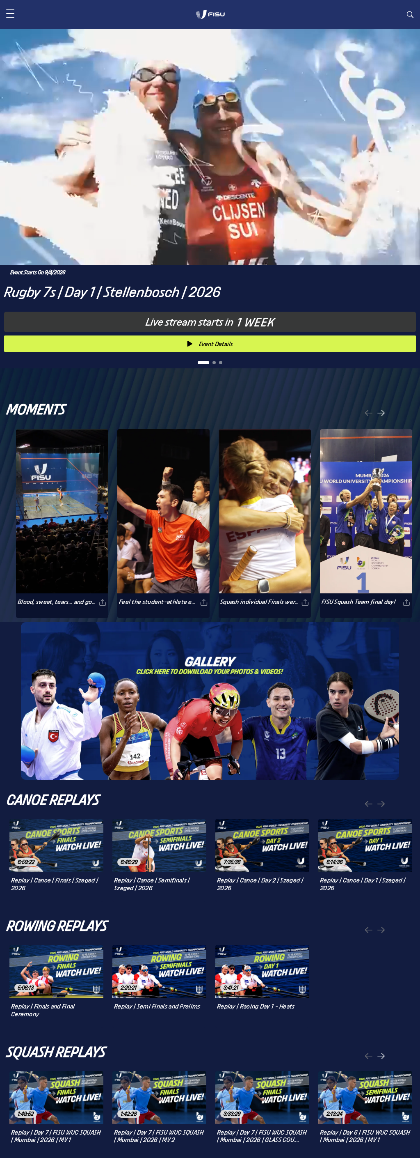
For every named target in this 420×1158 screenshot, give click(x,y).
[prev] (369, 413)
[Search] (410, 15)
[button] (10, 14)
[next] (381, 413)
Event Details (216, 343)
